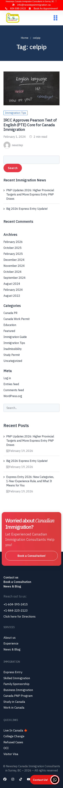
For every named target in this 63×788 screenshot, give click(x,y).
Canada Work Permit (17, 319)
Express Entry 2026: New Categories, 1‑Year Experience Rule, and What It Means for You (30, 481)
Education (10, 325)
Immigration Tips (15, 112)
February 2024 (13, 289)
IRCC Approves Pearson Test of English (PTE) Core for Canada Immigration (30, 124)
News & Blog (12, 586)
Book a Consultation (17, 582)
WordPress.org (13, 396)
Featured (9, 331)
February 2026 (13, 242)
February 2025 (13, 254)
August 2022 (12, 295)
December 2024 (14, 259)
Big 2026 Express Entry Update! (27, 208)
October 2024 (13, 271)
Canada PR (10, 313)
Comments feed (14, 390)
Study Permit (12, 355)
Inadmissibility (13, 349)
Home (24, 37)
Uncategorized (13, 361)
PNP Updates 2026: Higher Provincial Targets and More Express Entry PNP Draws (30, 194)
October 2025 (13, 248)
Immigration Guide (15, 337)
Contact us (11, 577)
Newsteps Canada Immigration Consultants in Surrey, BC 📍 (31, 1)
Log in (7, 378)
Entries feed (11, 384)
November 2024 (14, 265)
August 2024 (12, 283)
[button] (55, 17)
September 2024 (15, 277)
